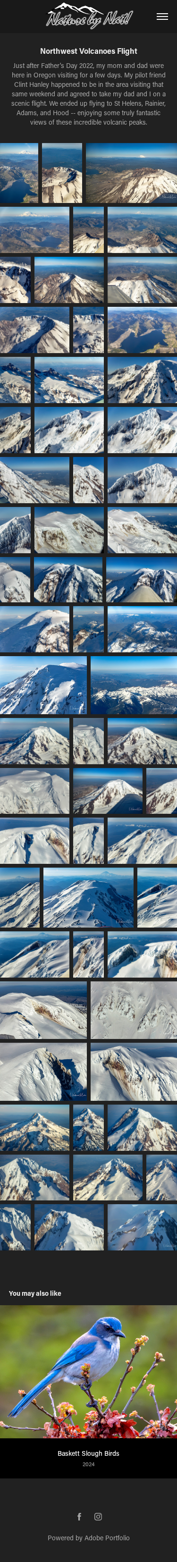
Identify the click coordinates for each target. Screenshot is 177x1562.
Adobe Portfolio (107, 1537)
